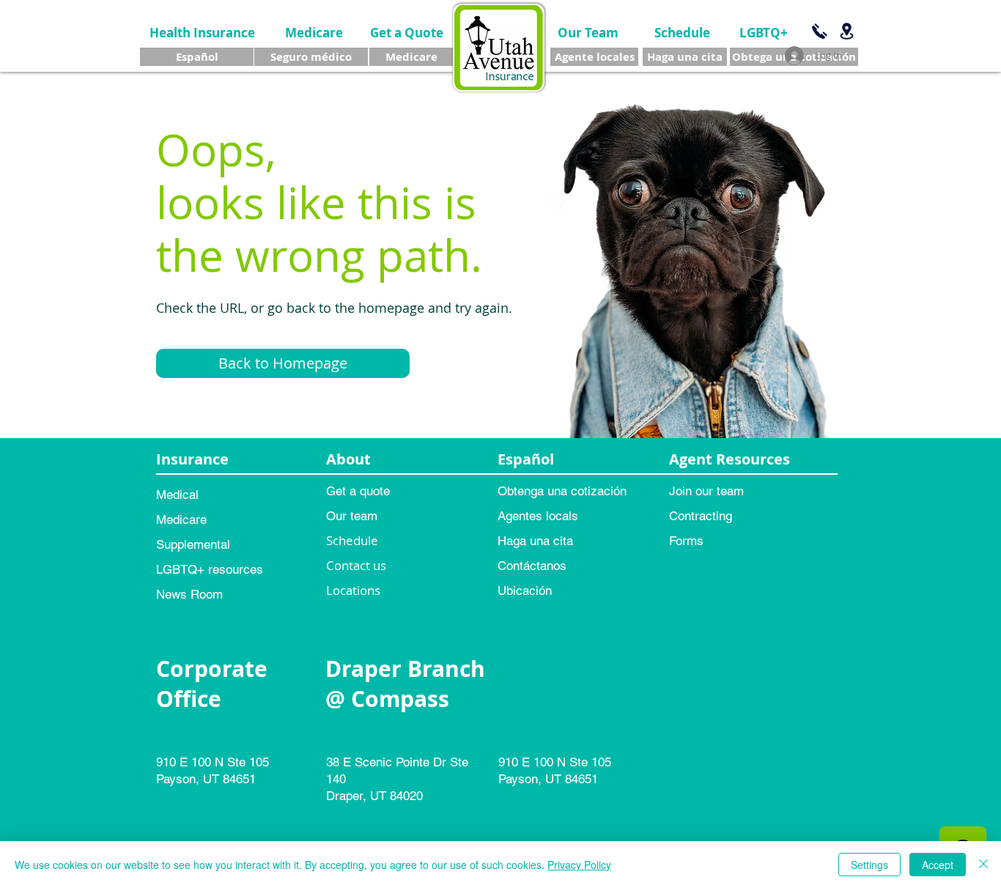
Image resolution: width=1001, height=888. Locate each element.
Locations (353, 590)
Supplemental (193, 544)
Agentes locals (538, 515)
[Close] (983, 864)
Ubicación (525, 590)
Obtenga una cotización (562, 491)
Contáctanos (532, 565)
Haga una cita (535, 540)
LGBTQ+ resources (209, 569)
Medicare (181, 519)
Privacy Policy (579, 864)
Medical (177, 494)
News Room (189, 594)
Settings (869, 864)
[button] (283, 363)
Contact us (356, 565)
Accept (937, 864)
